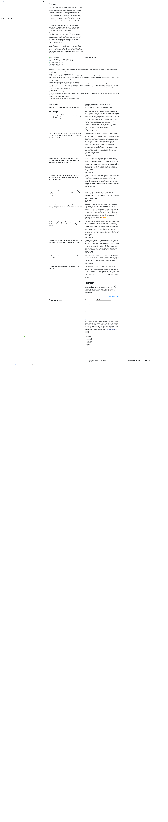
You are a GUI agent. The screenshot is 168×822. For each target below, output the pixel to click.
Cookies (147, 360)
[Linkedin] (2, 361)
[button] (84, 99)
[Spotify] (9, 361)
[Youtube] (6, 361)
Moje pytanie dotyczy (90, 299)
